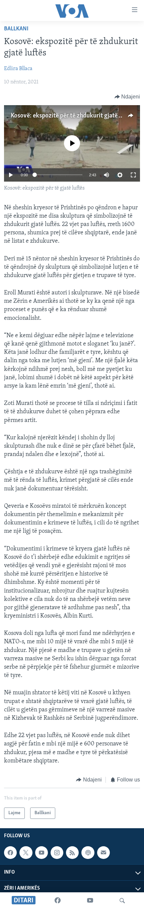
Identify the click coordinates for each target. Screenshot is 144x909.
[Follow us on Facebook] (10, 852)
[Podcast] (87, 852)
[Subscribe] (103, 852)
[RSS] (72, 852)
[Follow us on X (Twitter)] (25, 852)
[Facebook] (57, 900)
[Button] (127, 96)
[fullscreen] (133, 175)
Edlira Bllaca (18, 68)
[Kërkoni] (122, 900)
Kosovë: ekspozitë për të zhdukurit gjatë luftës (72, 115)
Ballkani (16, 29)
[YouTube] (90, 900)
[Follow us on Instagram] (57, 852)
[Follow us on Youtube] (41, 852)
